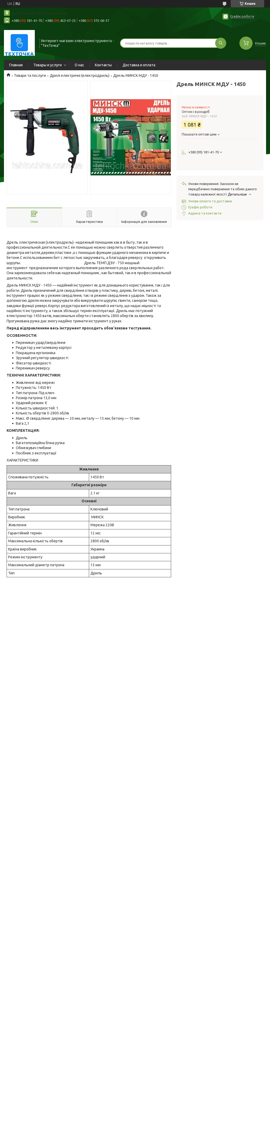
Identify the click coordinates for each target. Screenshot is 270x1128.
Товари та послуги (30, 75)
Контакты (103, 65)
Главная (16, 65)
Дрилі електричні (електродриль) (79, 75)
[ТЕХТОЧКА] (19, 42)
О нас (79, 65)
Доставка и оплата (139, 65)
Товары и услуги (47, 65)
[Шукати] (220, 43)
